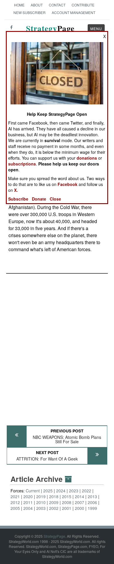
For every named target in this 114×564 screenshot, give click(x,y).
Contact (57, 4)
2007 (79, 502)
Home (19, 4)
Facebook (67, 184)
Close (55, 199)
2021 (15, 496)
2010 (41, 502)
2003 (41, 508)
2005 (15, 508)
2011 (28, 502)
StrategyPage (54, 536)
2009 (53, 502)
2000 (79, 508)
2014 (79, 496)
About (37, 4)
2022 (86, 491)
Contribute (83, 4)
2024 (60, 491)
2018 (53, 496)
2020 (28, 496)
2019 (41, 496)
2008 (66, 502)
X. (16, 190)
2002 (53, 508)
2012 (15, 502)
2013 (92, 496)
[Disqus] (57, 347)
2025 (48, 491)
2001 (66, 508)
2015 (66, 496)
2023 (73, 491)
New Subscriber (29, 12)
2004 (28, 508)
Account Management (73, 12)
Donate (39, 199)
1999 (92, 508)
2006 (92, 502)
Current (33, 491)
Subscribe (18, 199)
